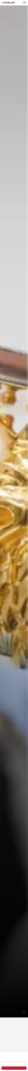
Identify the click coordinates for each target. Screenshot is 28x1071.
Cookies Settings (14, 1063)
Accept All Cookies (14, 1068)
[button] (24, 2)
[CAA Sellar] (8, 3)
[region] (14, 1061)
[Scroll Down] (24, 1012)
